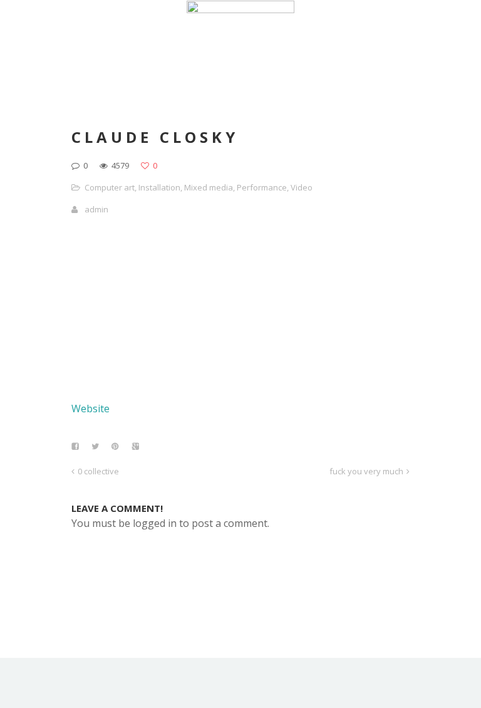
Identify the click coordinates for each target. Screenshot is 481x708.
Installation (159, 187)
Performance (262, 187)
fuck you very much (366, 471)
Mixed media (208, 187)
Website (90, 408)
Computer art (110, 187)
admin (96, 209)
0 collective (98, 471)
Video (302, 187)
